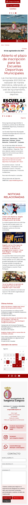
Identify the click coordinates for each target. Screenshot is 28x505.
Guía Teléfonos (14, 5)
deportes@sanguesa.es (16, 180)
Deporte (23, 118)
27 (14, 365)
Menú (20, 41)
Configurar (6, 501)
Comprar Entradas (14, 1)
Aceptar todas (7, 498)
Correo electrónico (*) (7, 464)
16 (23, 358)
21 (17, 362)
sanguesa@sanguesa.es (14, 409)
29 (20, 365)
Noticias (7, 45)
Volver (25, 49)
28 (17, 365)
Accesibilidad (14, 416)
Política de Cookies (14, 418)
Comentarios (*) (6, 470)
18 (8, 362)
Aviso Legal (14, 413)
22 (20, 362)
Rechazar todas (18, 498)
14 (17, 358)
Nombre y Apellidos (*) (7, 457)
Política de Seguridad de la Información (14, 420)
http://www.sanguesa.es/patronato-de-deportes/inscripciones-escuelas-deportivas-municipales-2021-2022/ (13, 160)
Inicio (2, 45)
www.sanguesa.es (20, 147)
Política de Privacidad (14, 414)
